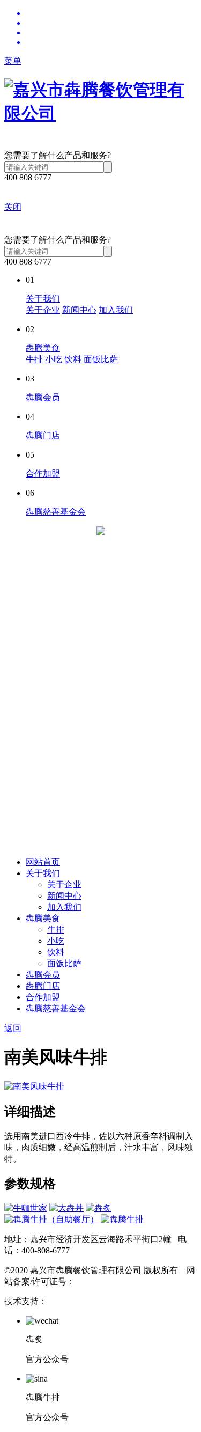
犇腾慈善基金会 (56, 511)
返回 (12, 1028)
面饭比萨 (101, 359)
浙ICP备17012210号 (111, 1281)
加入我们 (116, 309)
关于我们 (43, 298)
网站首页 (43, 861)
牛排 (34, 359)
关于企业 (43, 309)
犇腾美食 (43, 348)
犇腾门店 (43, 435)
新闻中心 (79, 309)
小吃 (53, 359)
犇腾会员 (43, 397)
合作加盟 (43, 473)
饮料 (72, 359)
